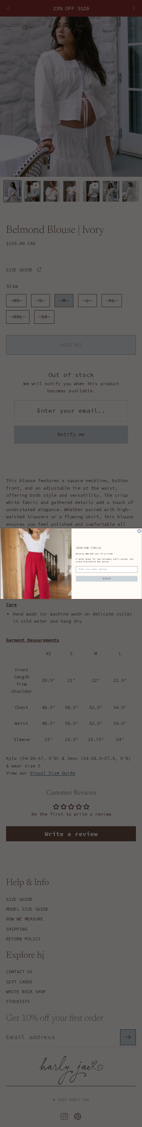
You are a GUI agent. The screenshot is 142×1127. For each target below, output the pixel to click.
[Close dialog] (139, 531)
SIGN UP (106, 578)
